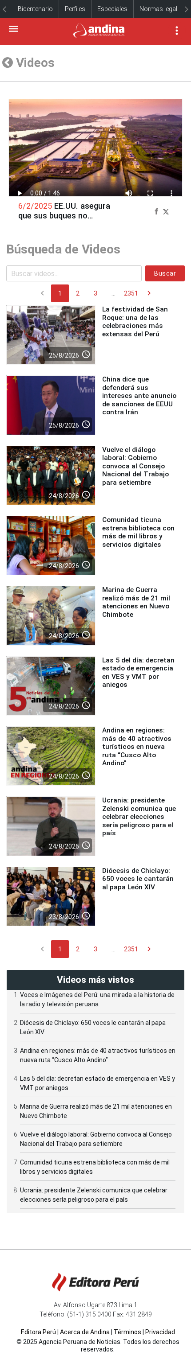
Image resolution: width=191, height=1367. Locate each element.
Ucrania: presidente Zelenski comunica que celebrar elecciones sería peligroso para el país (139, 816)
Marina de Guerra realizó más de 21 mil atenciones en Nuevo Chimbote (136, 602)
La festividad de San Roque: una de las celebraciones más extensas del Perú (135, 321)
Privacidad (160, 1332)
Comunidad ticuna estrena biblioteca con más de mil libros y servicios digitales (138, 532)
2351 (131, 293)
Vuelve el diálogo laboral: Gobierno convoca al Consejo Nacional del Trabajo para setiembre (135, 466)
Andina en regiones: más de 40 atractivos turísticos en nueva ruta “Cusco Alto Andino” (136, 746)
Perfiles (75, 8)
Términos (127, 1332)
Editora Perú (38, 1332)
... (113, 293)
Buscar (165, 273)
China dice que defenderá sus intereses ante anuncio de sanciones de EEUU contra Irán (139, 395)
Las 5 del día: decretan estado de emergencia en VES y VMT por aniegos (138, 672)
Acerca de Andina (85, 1332)
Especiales (112, 8)
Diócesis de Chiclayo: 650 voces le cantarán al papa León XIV (138, 879)
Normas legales (161, 8)
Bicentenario (35, 8)
